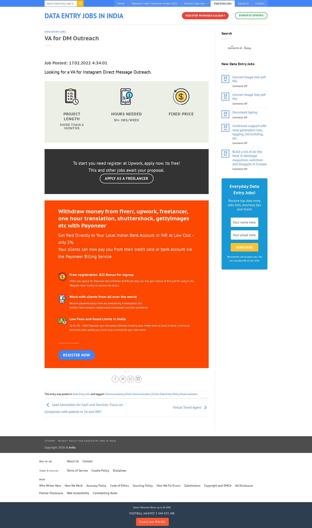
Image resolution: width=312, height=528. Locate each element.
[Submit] (80, 3)
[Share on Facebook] (115, 379)
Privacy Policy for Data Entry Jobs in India (87, 440)
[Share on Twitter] (122, 379)
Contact (259, 3)
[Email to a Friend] (130, 379)
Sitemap (50, 440)
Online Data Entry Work (164, 394)
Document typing (244, 112)
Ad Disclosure (244, 485)
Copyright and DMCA (217, 485)
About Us (243, 3)
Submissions (192, 485)
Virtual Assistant (188, 394)
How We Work (74, 485)
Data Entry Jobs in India (84, 15)
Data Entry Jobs (222, 3)
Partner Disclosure (51, 493)
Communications (114, 394)
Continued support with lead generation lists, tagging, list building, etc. (249, 132)
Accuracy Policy (96, 485)
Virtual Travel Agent (187, 407)
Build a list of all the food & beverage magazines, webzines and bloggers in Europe (249, 158)
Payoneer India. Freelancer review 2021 (154, 3)
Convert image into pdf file (249, 79)
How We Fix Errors (168, 485)
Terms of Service (77, 470)
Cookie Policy (100, 470)
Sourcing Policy (143, 485)
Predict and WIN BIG (152, 522)
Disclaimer (119, 470)
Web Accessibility (78, 493)
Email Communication (137, 394)
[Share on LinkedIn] (138, 379)
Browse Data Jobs (194, 3)
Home (121, 3)
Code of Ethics (119, 485)
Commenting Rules (105, 493)
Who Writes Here (50, 485)
